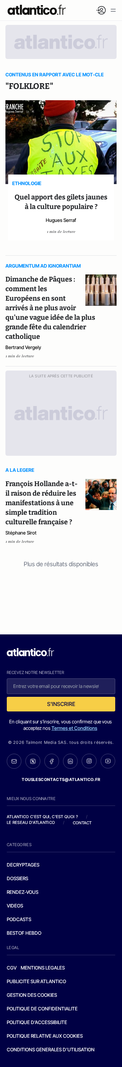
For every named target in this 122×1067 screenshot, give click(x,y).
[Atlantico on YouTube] (108, 761)
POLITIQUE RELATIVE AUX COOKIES (45, 1036)
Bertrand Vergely (23, 347)
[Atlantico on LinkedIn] (70, 761)
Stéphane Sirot (21, 533)
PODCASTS (19, 919)
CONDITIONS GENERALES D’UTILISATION (51, 1049)
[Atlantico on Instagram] (89, 761)
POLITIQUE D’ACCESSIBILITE (37, 1022)
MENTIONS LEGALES (43, 968)
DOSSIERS (17, 878)
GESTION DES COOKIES (32, 995)
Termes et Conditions (74, 728)
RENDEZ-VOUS (22, 892)
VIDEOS (15, 905)
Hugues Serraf (61, 220)
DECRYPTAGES (23, 865)
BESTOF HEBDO (24, 933)
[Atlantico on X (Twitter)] (32, 761)
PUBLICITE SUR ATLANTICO (36, 981)
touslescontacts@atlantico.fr (61, 779)
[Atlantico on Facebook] (51, 761)
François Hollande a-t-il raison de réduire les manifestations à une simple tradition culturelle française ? (41, 503)
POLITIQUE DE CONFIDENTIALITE (42, 1008)
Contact (82, 822)
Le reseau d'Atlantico (31, 822)
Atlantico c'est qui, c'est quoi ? (42, 816)
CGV (12, 968)
